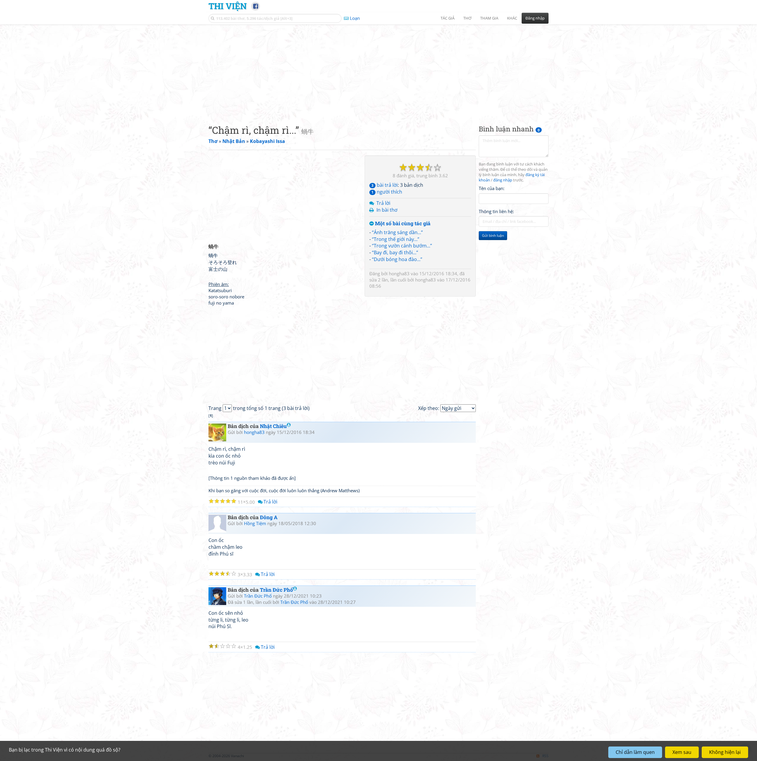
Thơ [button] (467, 18)
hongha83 (399, 273)
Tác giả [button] (447, 18)
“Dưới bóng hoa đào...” (397, 259)
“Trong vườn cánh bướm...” (402, 245)
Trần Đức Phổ (276, 589)
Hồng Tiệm (255, 523)
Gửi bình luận (493, 235)
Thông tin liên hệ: (496, 211)
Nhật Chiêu (273, 426)
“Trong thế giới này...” (395, 239)
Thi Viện (227, 6)
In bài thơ (386, 210)
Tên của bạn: (491, 188)
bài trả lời (384, 185)
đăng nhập (502, 180)
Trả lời (383, 203)
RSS (545, 755)
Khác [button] (512, 18)
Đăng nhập (535, 18)
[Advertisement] (378, 69)
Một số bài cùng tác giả (402, 223)
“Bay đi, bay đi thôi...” (395, 252)
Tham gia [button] (489, 18)
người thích (386, 192)
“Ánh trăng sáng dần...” (397, 232)
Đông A (269, 517)
